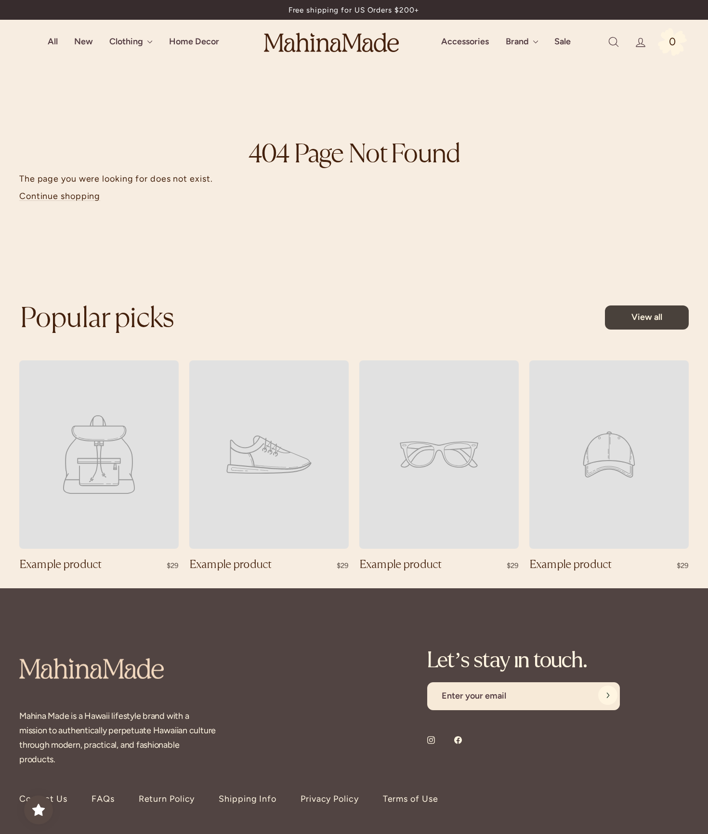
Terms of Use (410, 799)
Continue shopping (59, 196)
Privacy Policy (330, 799)
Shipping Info (247, 799)
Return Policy (167, 799)
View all (646, 317)
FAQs (103, 799)
